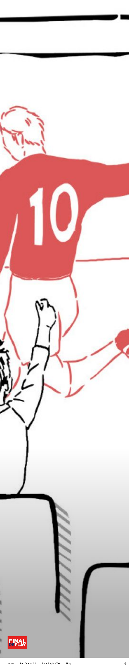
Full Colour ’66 (28, 663)
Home (11, 663)
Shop (68, 663)
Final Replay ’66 (51, 663)
